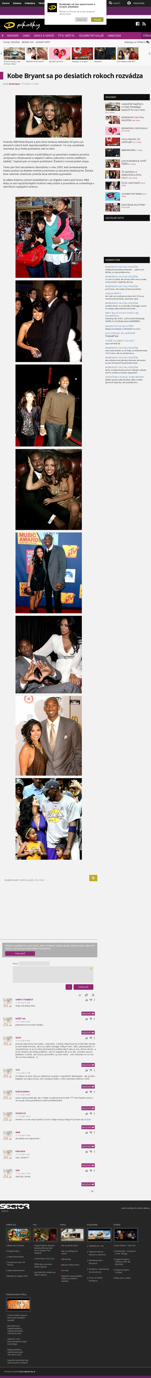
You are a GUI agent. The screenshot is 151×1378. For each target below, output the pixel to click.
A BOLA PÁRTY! (113, 293)
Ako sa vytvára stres (69, 1245)
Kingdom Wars (13, 1251)
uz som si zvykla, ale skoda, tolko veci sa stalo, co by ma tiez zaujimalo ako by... (126, 280)
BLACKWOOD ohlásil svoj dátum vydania (44, 1273)
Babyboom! (98, 61)
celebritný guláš (26, 880)
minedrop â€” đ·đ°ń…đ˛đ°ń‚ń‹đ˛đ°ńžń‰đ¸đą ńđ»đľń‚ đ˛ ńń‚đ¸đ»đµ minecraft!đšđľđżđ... (124, 319)
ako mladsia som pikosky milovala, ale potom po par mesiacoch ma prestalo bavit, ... (125, 361)
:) (68, 987)
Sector (6, 3)
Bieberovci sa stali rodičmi (35, 61)
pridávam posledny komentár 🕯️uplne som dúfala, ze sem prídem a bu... (124, 271)
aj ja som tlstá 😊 (112, 343)
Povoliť (97, 19)
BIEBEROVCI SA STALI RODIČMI (121, 266)
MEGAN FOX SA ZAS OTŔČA (119, 326)
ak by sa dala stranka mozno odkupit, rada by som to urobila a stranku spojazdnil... (125, 371)
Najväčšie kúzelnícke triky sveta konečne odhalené (17, 1361)
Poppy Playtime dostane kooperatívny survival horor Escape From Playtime (44, 1249)
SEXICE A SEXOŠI (44, 35)
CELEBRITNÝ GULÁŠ (91, 35)
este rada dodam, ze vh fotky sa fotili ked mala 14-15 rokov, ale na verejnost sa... (126, 351)
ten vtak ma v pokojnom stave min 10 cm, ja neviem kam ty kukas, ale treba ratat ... (124, 297)
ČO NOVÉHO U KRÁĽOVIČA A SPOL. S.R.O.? (132, 174)
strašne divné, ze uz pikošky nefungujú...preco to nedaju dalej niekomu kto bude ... (126, 307)
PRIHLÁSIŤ (20, 953)
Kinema (17, 3)
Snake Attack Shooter (16, 1270)
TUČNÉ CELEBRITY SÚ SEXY (119, 340)
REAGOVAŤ (87, 1013)
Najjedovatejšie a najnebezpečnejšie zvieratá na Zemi (15, 1352)
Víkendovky (66, 1259)
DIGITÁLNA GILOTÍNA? (133, 204)
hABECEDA (114, 35)
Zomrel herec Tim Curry (44, 1258)
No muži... (65, 1270)
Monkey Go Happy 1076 (17, 1276)
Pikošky (43, 3)
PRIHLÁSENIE (139, 3)
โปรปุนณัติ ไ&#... (112, 336)
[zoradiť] (93, 995)
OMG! (26, 35)
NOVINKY (13, 35)
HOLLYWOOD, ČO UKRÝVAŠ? (131, 140)
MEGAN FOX (28, 42)
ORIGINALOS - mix (96, 1246)
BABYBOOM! (128, 149)
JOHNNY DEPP (43, 42)
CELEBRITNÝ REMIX (132, 193)
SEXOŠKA (15, 42)
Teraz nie (81, 19)
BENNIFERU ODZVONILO (135, 128)
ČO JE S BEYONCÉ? (131, 182)
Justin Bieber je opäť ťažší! (126, 61)
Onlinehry (30, 3)
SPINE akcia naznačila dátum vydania (43, 1265)
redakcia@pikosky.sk (26, 1371)
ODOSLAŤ (83, 987)
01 (80, 995)
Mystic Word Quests (15, 1245)
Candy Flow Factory (15, 1256)
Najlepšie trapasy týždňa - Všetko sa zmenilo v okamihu (72, 1278)
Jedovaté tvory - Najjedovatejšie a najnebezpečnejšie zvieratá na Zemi (15, 1330)
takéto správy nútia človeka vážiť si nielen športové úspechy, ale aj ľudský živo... (124, 381)
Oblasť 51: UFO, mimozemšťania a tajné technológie (17, 1341)
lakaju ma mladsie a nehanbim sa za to (122, 329)
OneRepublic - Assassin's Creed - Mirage (125, 1252)
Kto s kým (39, 880)
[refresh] (86, 995)
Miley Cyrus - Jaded (123, 1278)
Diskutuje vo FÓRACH (135, 42)
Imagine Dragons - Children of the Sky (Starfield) (122, 1261)
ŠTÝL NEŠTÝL (66, 35)
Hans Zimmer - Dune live (125, 1245)
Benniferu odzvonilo (56, 61)
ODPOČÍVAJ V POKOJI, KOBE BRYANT (124, 376)
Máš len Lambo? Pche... (71, 1265)
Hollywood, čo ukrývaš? (80, 61)
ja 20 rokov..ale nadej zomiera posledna (123, 289)
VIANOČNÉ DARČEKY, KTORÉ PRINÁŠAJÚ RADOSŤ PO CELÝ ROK (133, 106)
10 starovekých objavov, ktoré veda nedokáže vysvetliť (17, 1318)
